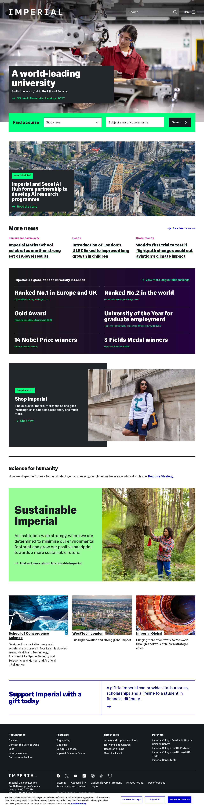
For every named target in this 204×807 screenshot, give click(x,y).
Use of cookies (156, 782)
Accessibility (78, 782)
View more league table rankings (167, 280)
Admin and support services (120, 740)
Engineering (63, 740)
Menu (187, 12)
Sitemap (61, 782)
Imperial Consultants (164, 760)
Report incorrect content (71, 786)
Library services (18, 753)
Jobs (11, 748)
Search (177, 122)
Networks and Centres (117, 744)
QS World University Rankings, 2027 (32, 299)
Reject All (155, 799)
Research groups (114, 748)
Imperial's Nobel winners (26, 346)
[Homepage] (66, 12)
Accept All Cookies (179, 799)
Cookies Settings (131, 799)
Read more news (183, 228)
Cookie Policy (78, 803)
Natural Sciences (66, 748)
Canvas (13, 740)
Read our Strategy (160, 476)
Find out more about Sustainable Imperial (51, 563)
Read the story (27, 206)
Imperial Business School (70, 753)
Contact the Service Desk (24, 744)
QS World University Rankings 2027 (41, 98)
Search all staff (113, 753)
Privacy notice (134, 782)
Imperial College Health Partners (171, 748)
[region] (102, 800)
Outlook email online (20, 757)
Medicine (61, 744)
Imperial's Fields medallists (117, 346)
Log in (94, 786)
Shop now (27, 421)
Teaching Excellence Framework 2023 (33, 320)
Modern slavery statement (106, 782)
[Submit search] (175, 12)
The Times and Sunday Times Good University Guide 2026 (132, 325)
